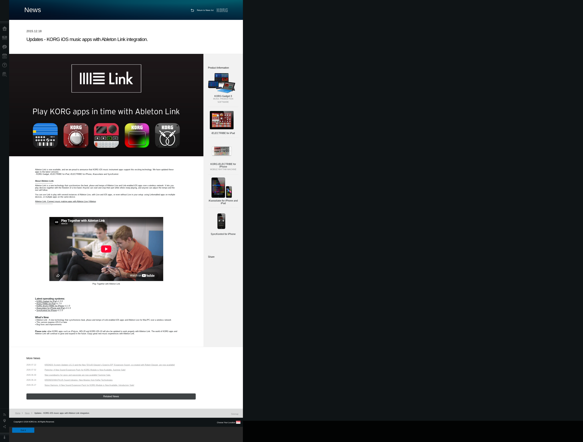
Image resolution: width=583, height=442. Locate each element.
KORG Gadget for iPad (46, 301)
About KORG (5, 437)
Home (5, 28)
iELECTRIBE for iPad (45, 303)
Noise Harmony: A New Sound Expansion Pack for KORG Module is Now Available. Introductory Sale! (89, 385)
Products (5, 37)
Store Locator (5, 74)
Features (5, 47)
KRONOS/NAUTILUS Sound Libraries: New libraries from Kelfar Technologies (79, 380)
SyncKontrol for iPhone (46, 310)
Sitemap (234, 414)
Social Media (5, 427)
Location (5, 421)
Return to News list (205, 10)
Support (5, 65)
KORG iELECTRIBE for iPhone (50, 306)
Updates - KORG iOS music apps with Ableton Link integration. (62, 413)
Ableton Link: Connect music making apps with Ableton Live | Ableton (65, 201)
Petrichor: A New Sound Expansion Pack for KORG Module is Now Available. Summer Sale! (85, 370)
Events (5, 56)
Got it (23, 430)
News (5, 415)
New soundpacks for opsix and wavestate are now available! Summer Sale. (78, 375)
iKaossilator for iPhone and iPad (50, 308)
